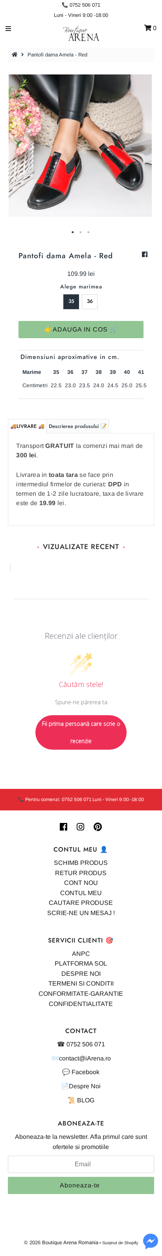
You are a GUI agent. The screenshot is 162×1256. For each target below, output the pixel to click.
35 (71, 301)
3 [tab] (89, 232)
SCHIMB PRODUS (81, 862)
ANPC (81, 953)
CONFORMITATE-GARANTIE (81, 993)
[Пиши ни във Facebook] (150, 1246)
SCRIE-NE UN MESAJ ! (81, 913)
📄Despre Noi (81, 1086)
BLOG (85, 1100)
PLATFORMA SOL (81, 963)
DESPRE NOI (81, 973)
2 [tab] (81, 232)
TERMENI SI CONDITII (81, 983)
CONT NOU (81, 882)
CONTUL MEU (81, 893)
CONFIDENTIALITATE (81, 1003)
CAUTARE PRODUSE (81, 902)
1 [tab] (73, 232)
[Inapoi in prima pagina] (16, 55)
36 (90, 301)
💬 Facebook (80, 1072)
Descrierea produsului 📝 (78, 426)
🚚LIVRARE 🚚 (27, 426)
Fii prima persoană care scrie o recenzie (81, 732)
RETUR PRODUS (81, 873)
